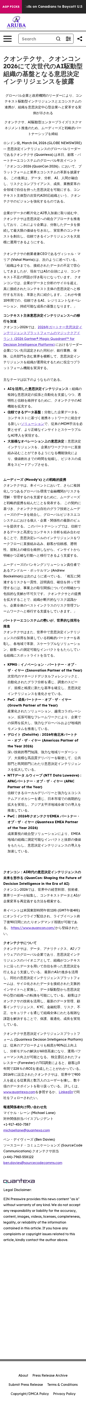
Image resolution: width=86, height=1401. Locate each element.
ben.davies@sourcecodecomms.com (32, 1163)
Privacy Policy (64, 1394)
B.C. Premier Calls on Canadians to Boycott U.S (42, 7)
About (23, 1375)
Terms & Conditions (62, 1384)
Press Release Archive (50, 1375)
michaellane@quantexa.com (26, 1130)
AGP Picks (11, 7)
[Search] (58, 39)
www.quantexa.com (19, 1092)
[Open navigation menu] (7, 39)
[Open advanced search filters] (68, 39)
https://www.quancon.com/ (33, 928)
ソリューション (32, 424)
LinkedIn (66, 1092)
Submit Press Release (26, 1384)
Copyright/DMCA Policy (30, 1394)
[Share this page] (80, 39)
